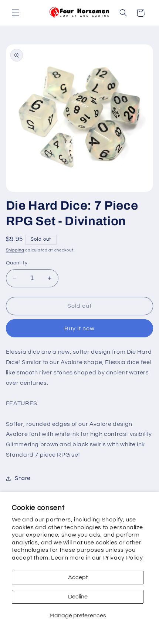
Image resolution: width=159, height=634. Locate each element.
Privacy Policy (123, 558)
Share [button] (22, 478)
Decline (78, 597)
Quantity (16, 263)
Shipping (15, 250)
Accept (78, 577)
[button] (15, 12)
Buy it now (79, 328)
